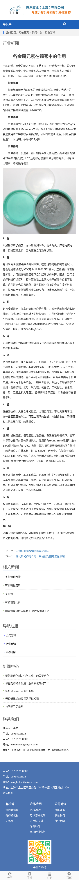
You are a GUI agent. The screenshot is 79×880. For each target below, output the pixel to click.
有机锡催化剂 (13, 602)
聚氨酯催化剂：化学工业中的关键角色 (27, 675)
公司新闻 (11, 635)
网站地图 (8, 792)
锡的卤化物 (12, 809)
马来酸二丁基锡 (14, 706)
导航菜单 (9, 24)
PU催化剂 (35, 809)
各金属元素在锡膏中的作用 (20, 691)
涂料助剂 (35, 826)
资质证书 (60, 809)
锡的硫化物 (12, 815)
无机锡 (9, 820)
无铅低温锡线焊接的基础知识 (32, 550)
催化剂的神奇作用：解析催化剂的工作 (27, 683)
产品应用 (36, 804)
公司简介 (60, 804)
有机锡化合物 (13, 576)
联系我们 (60, 815)
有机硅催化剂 (37, 831)
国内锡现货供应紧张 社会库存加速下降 (27, 611)
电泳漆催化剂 (37, 815)
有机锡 (9, 593)
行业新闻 (49, 32)
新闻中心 (37, 32)
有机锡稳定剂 (13, 585)
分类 (49, 877)
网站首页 (24, 32)
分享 (9, 877)
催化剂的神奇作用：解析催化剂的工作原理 (40, 556)
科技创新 (11, 652)
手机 (29, 877)
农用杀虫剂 (36, 820)
